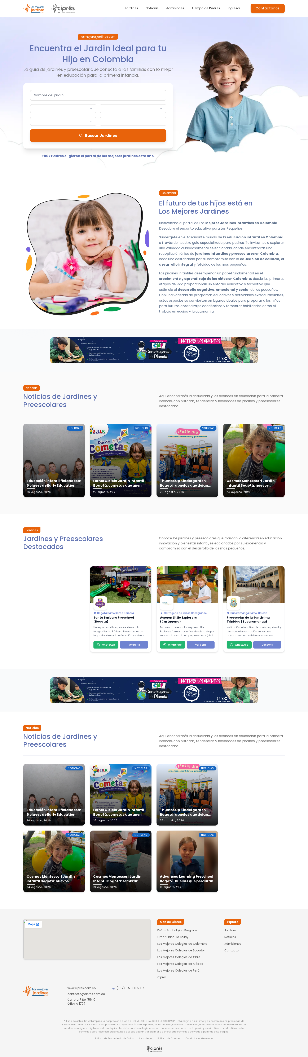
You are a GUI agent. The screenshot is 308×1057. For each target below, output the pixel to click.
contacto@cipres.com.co (86, 994)
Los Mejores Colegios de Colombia (182, 944)
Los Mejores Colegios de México (180, 964)
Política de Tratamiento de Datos (114, 1038)
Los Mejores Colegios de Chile (178, 957)
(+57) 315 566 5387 (130, 988)
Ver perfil (134, 644)
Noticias (152, 8)
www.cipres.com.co (81, 988)
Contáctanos (268, 8)
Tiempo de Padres (206, 8)
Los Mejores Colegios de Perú (178, 970)
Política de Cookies (169, 1038)
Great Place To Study (172, 937)
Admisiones (175, 8)
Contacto (231, 950)
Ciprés (162, 977)
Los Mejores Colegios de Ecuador (181, 950)
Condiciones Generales (199, 1038)
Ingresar (234, 8)
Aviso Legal (146, 1038)
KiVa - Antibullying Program (177, 930)
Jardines (131, 8)
